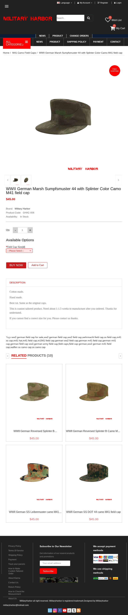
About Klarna (14, 578)
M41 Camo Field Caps (24, 52)
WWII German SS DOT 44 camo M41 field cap (93, 512)
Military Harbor (22, 208)
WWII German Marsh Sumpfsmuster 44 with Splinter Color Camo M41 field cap (80, 52)
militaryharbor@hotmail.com (16, 605)
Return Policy (14, 587)
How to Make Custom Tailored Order (15, 571)
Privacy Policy (14, 546)
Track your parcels (16, 564)
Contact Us (13, 582)
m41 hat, (18, 340)
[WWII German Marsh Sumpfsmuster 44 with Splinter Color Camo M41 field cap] (15, 180)
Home (6, 52)
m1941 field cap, (46, 340)
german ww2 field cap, (67, 340)
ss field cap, (110, 337)
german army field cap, (46, 344)
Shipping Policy (15, 555)
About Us (12, 598)
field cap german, (78, 344)
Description (17, 282)
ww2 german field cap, (56, 337)
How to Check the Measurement (16, 592)
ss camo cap (39, 347)
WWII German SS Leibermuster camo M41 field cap (34, 513)
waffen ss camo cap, (21, 347)
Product (57, 36)
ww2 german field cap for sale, (28, 337)
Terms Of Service (16, 550)
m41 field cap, (30, 340)
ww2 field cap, (75, 337)
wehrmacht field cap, (93, 337)
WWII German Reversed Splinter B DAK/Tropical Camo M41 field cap (34, 432)
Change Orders (79, 36)
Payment (12, 559)
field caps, (63, 344)
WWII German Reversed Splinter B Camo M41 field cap (93, 432)
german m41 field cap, (90, 340)
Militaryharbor (102, 601)
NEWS (42, 36)
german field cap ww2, (22, 344)
